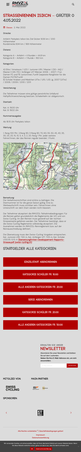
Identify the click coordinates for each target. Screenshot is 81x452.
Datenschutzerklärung (40, 438)
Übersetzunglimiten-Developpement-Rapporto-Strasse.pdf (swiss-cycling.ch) (33, 241)
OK (32, 449)
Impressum (40, 435)
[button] (6, 412)
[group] (40, 413)
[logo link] (20, 4)
